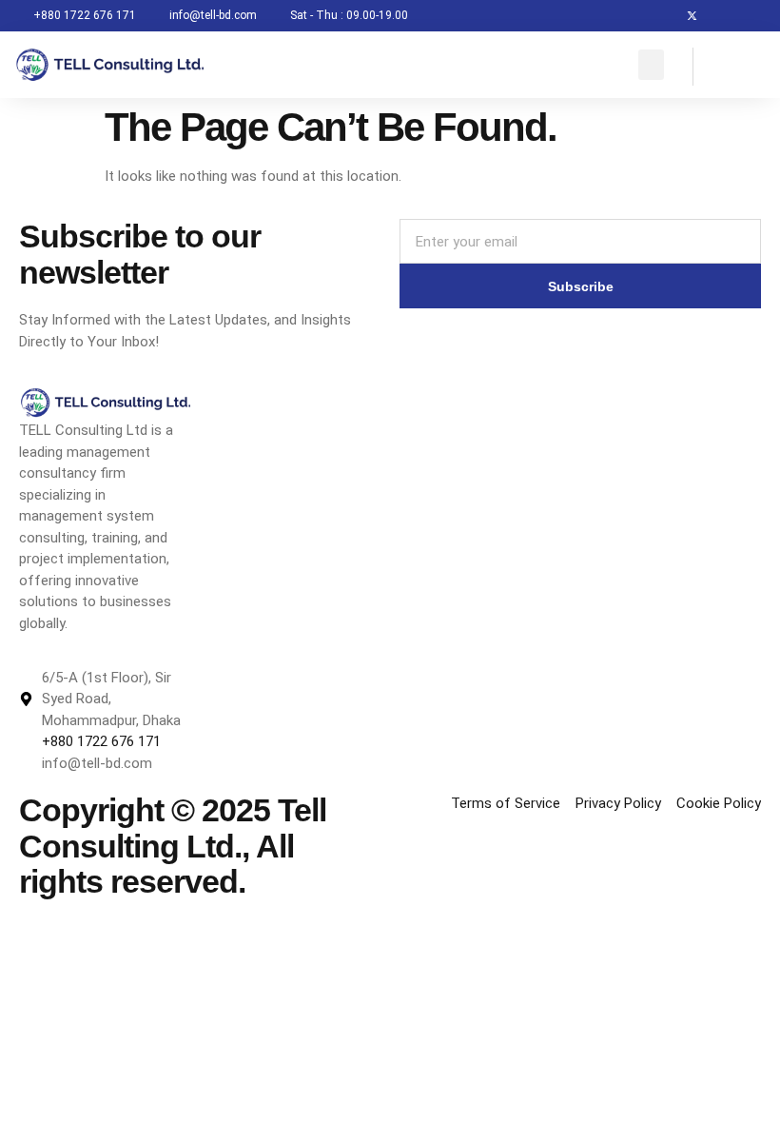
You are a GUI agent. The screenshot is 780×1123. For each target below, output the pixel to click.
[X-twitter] (692, 15)
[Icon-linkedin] (723, 15)
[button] (651, 64)
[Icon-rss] (754, 15)
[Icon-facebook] (660, 15)
